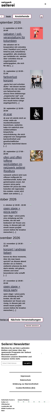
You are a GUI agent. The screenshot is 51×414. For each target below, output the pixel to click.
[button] (45, 4)
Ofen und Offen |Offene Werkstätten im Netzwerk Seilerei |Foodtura (14, 164)
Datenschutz (25, 380)
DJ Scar (7, 114)
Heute (8, 16)
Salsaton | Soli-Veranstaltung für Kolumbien (14, 37)
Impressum (25, 376)
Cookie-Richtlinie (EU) (25, 388)
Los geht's (27, 363)
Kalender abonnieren (32, 325)
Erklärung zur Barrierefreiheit (25, 384)
